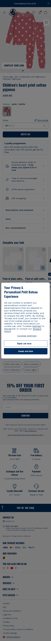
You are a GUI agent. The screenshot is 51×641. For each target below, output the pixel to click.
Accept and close (25, 351)
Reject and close (24, 343)
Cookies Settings (27, 335)
